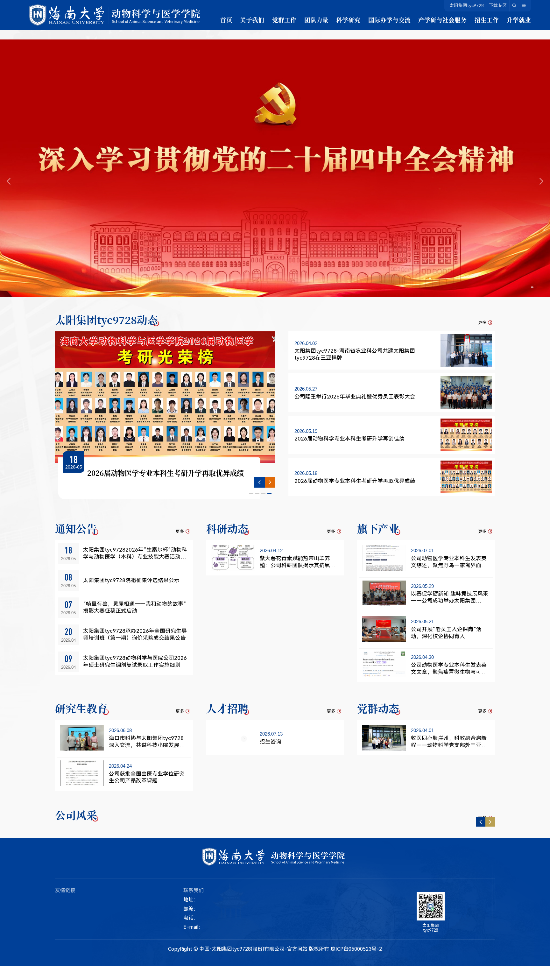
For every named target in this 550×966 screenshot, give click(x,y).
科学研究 (348, 19)
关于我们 (252, 19)
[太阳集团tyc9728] (116, 15)
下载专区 (498, 5)
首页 (226, 19)
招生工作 (487, 19)
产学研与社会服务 (442, 19)
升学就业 (519, 19)
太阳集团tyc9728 (466, 5)
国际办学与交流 (389, 19)
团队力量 (316, 19)
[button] (533, 287)
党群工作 (284, 19)
